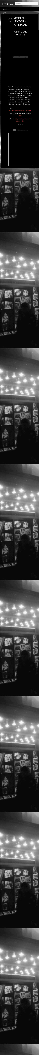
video (22, 121)
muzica (21, 119)
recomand (28, 119)
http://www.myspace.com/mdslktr (19, 110)
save (18, 121)
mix (16, 119)
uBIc (20, 115)
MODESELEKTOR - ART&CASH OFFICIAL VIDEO (20, 26)
